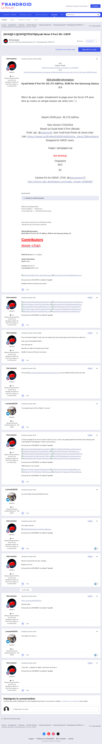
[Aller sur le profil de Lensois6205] (11, 410)
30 (13, 421)
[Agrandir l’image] (36, 275)
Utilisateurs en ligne (24, 20)
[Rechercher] (98, 14)
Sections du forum (41, 14)
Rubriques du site (25, 14)
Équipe (12, 20)
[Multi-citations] (22, 289)
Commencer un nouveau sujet (65, 49)
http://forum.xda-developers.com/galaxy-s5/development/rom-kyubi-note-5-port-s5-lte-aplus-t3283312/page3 (60, 72)
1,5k (12, 76)
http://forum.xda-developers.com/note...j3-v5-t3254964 (60, 68)
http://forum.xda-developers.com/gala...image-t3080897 (60, 181)
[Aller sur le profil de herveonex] (5, 41)
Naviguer (54, 14)
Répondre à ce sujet (89, 49)
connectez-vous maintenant (70, 701)
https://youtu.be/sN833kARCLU (31, 600)
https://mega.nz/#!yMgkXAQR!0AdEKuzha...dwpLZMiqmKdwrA (63, 136)
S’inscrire (95, 6)
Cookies (70, 738)
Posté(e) (28, 59)
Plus (62, 14)
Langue (31, 738)
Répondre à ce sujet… (21, 709)
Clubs (36, 20)
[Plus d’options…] (97, 59)
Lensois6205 (11, 404)
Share (80, 41)
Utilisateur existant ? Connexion (77, 6)
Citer (27, 289)
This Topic (90, 14)
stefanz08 (46, 132)
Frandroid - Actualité (9, 14)
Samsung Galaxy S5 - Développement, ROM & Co (38, 42)
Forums (4, 20)
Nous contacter (61, 738)
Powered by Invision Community (51, 741)
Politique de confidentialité (45, 738)
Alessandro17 (77, 177)
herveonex (15, 40)
